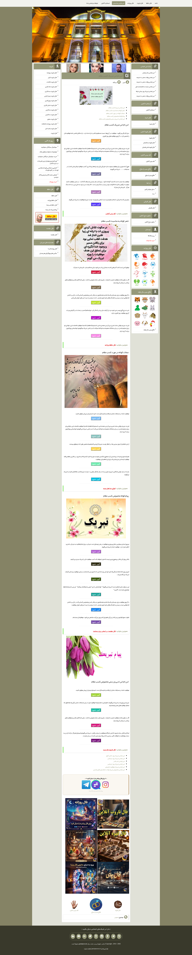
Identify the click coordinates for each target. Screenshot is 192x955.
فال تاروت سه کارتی (51, 91)
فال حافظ (149, 3)
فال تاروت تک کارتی (51, 86)
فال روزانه (130, 3)
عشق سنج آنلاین (150, 221)
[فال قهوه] (113, 846)
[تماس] (96, 936)
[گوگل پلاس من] (84, 936)
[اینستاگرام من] (102, 936)
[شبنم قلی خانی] (73, 68)
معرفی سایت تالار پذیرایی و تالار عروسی (48, 176)
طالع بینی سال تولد (149, 329)
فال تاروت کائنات (52, 81)
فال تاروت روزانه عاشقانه (49, 123)
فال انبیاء (152, 123)
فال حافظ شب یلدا (51, 204)
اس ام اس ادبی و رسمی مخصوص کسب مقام (112, 118)
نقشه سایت (87, 948)
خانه (156, 3)
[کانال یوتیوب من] (78, 936)
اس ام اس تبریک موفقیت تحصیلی (115, 766)
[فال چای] (113, 878)
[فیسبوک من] (107, 936)
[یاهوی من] (119, 936)
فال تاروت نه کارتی (51, 109)
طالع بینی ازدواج (150, 175)
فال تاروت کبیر (52, 77)
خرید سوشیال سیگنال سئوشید (47, 156)
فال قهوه (152, 137)
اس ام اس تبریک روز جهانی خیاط (145, 91)
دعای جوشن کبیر (149, 189)
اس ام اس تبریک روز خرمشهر (116, 758)
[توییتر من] (90, 936)
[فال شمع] (81, 846)
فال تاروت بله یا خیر (51, 128)
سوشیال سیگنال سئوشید (49, 147)
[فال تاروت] (113, 814)
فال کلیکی (152, 207)
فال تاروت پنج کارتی (51, 100)
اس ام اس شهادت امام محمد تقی (145, 86)
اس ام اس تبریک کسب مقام (96, 20)
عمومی (116, 917)
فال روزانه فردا (52, 248)
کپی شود (96, 140)
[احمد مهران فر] (119, 68)
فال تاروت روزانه (52, 72)
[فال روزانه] (81, 814)
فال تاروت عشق (52, 119)
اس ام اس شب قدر (119, 761)
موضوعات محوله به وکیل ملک (48, 151)
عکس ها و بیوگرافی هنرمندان (48, 253)
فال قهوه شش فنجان (148, 147)
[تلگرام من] (113, 936)
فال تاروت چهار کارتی (50, 95)
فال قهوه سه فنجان (149, 142)
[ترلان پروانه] (96, 68)
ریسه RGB (151, 235)
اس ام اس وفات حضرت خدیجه (146, 77)
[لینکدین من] (73, 936)
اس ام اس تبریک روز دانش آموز (115, 755)
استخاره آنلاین (105, 3)
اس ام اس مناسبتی (118, 3)
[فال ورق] (81, 878)
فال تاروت (140, 3)
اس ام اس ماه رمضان (148, 72)
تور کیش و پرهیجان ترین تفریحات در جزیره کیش (47, 162)
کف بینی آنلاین (150, 161)
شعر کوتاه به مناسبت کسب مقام (115, 110)
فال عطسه (54, 234)
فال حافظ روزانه (52, 200)
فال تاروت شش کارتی (50, 105)
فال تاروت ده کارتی (51, 114)
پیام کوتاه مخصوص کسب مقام (116, 116)
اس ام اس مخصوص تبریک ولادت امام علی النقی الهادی (109, 769)
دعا (153, 193)
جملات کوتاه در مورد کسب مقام (115, 113)
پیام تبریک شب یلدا (51, 209)
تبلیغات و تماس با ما (92, 3)
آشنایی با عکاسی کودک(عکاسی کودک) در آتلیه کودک (48, 169)
